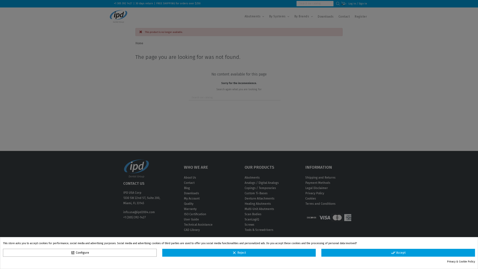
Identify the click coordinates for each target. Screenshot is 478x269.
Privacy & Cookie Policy (461, 261)
